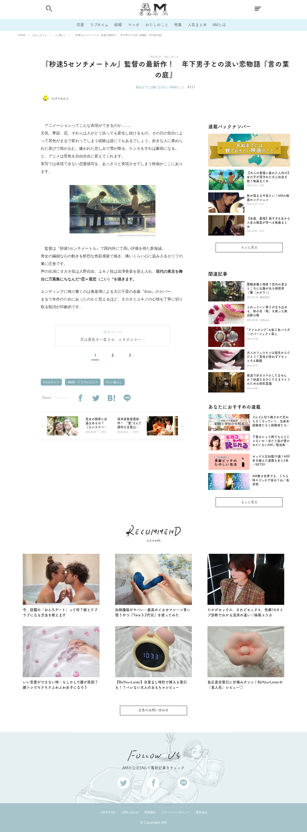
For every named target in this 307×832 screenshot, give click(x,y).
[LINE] (127, 398)
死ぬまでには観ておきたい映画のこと (160, 87)
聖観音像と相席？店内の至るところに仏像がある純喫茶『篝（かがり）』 (267, 288)
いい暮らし (60, 35)
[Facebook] (80, 398)
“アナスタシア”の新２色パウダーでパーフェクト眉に (268, 331)
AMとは (219, 25)
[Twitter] (95, 398)
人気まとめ (197, 25)
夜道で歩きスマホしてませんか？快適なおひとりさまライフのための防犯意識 (268, 379)
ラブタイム (99, 25)
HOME (21, 35)
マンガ (133, 25)
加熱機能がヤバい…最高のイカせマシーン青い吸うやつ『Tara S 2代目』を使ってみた (152, 612)
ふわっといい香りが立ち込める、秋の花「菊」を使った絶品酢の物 (267, 311)
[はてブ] (111, 398)
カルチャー (51, 382)
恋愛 (80, 25)
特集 (178, 25)
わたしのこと (156, 25)
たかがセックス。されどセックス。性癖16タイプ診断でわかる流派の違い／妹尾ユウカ (245, 612)
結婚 (118, 25)
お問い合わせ (130, 812)
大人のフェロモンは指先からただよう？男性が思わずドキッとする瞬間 (268, 356)
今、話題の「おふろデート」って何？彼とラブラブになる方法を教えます (60, 612)
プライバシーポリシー (175, 812)
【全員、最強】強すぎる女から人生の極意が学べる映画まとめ (268, 222)
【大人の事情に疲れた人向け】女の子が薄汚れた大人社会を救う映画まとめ (268, 177)
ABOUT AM (107, 812)
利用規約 (150, 812)
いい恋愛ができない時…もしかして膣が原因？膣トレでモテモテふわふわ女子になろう (60, 684)
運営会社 (201, 812)
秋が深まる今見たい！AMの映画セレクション (268, 197)
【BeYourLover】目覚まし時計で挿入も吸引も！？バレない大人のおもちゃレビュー (151, 684)
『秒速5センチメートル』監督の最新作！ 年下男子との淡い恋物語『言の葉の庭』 (118, 35)
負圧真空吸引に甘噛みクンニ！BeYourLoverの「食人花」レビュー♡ (245, 684)
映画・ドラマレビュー (83, 382)
